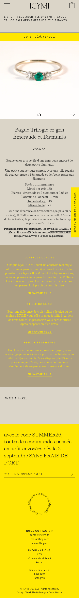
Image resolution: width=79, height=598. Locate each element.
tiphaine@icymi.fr (39, 543)
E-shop (9, 16)
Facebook (39, 573)
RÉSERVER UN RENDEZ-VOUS (75, 212)
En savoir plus (40, 293)
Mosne (59, 592)
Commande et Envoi (39, 558)
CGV (39, 554)
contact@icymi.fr (39, 534)
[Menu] (7, 6)
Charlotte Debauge (35, 592)
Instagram (39, 577)
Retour (40, 562)
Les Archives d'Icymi (35, 16)
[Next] (72, 114)
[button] (72, 5)
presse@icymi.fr (40, 539)
